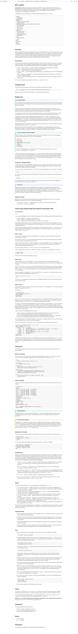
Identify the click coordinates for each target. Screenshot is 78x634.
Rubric (17, 42)
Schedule (27, 1)
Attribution (18, 43)
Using (18, 30)
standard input (27, 114)
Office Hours (37, 1)
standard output (55, 157)
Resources (32, 1)
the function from (24, 266)
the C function (56, 227)
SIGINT (35, 219)
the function (21, 268)
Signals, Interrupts (20, 22)
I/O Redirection (20, 35)
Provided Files (19, 17)
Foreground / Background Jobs (23, 21)
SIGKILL (23, 267)
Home (19, 1)
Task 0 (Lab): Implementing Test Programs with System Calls (28, 24)
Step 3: (20, 29)
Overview (18, 16)
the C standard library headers (33, 247)
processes (36, 153)
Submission (18, 41)
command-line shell (43, 53)
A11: (19, 5)
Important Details (20, 37)
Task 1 (17, 36)
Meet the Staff (43, 1)
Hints (18, 39)
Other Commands (20, 32)
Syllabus (22, 1)
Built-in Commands (21, 31)
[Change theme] (74, 1)
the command (57, 337)
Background (18, 20)
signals (21, 199)
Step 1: (20, 26)
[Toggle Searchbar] (71, 1)
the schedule (49, 13)
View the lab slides (20, 25)
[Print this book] (76, 1)
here (16, 214)
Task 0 (38, 67)
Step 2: (19, 27)
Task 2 (17, 40)
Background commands (21, 34)
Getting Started (19, 19)
